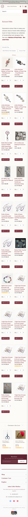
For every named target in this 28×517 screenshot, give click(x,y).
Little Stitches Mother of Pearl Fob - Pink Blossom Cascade (7, 72)
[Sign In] (20, 6)
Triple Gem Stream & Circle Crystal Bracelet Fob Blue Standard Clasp (20, 288)
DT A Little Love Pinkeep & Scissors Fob (20, 144)
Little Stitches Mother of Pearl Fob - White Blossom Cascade (7, 107)
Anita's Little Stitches (12, 6)
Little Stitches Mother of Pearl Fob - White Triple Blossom (20, 107)
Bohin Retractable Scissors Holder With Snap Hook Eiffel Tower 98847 (6, 145)
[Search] (25, 11)
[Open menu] (25, 6)
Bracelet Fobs (5, 47)
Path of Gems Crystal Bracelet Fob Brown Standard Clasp (19, 181)
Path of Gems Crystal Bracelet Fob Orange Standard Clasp (6, 397)
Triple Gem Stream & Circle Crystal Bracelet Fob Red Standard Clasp (7, 360)
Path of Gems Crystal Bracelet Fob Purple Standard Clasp (6, 252)
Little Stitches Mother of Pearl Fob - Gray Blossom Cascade (20, 72)
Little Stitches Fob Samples (9, 50)
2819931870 (15, 494)
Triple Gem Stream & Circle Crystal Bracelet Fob (20, 396)
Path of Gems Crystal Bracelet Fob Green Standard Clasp (7, 217)
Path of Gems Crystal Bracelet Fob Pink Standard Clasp (20, 217)
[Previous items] (5, 425)
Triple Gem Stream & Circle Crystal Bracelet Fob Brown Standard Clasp (7, 324)
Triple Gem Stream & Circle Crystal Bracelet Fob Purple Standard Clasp (20, 324)
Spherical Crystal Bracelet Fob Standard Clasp (6, 287)
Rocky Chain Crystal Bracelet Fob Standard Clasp (20, 251)
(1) (9, 114)
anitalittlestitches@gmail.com (15, 496)
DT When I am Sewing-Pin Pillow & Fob (7, 180)
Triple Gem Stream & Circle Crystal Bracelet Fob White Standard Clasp (20, 360)
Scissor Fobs (22, 50)
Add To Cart (5, 86)
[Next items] (22, 425)
